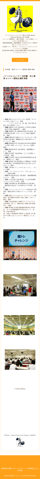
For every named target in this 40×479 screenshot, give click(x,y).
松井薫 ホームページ (15, 476)
